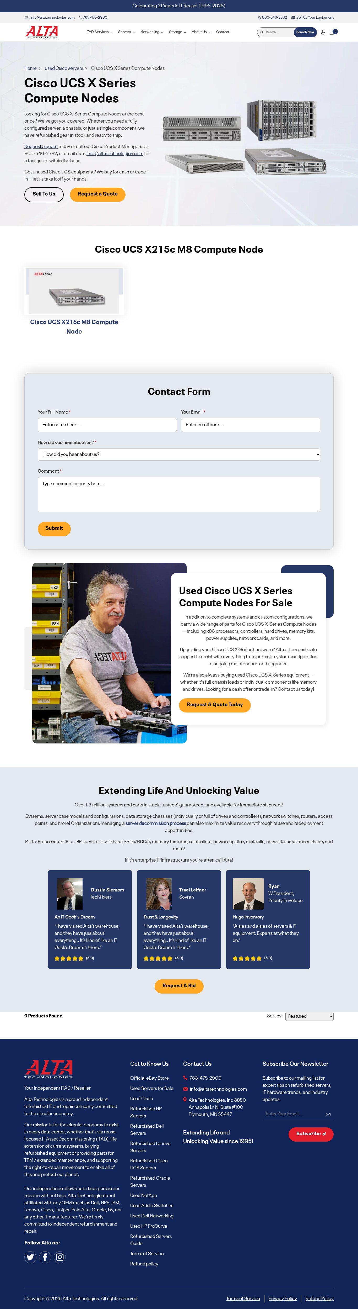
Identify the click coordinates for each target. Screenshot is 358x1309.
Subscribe (309, 1134)
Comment (50, 471)
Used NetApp (143, 1195)
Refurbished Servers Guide (151, 1240)
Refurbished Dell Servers (147, 1130)
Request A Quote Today (215, 705)
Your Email (193, 412)
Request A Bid (179, 986)
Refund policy (144, 1264)
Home (30, 68)
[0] (331, 32)
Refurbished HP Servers (146, 1112)
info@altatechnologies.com (114, 153)
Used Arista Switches (151, 1206)
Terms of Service (147, 1254)
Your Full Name (54, 412)
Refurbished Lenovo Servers (150, 1147)
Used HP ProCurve (148, 1226)
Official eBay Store (149, 1078)
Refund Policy (320, 1298)
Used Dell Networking (151, 1216)
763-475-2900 (205, 1078)
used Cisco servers (64, 68)
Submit (54, 528)
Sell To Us (44, 194)
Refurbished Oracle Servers (150, 1182)
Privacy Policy (283, 1298)
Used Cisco (141, 1098)
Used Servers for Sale (151, 1088)
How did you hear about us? (67, 442)
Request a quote (41, 146)
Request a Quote (98, 194)
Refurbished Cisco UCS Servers (149, 1164)
